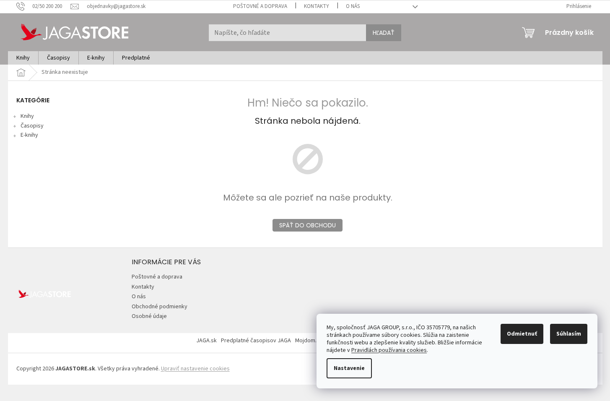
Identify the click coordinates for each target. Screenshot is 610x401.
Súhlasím (568, 334)
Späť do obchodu (307, 225)
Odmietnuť (522, 334)
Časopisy (32, 126)
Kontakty (316, 6)
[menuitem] (23, 58)
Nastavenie (349, 368)
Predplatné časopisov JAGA (256, 340)
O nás (353, 6)
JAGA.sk (206, 340)
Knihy (27, 116)
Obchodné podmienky (159, 306)
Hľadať (384, 33)
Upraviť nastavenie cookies (195, 369)
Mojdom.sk (308, 340)
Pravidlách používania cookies (389, 350)
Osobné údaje (149, 316)
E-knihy (29, 135)
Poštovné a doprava (260, 6)
